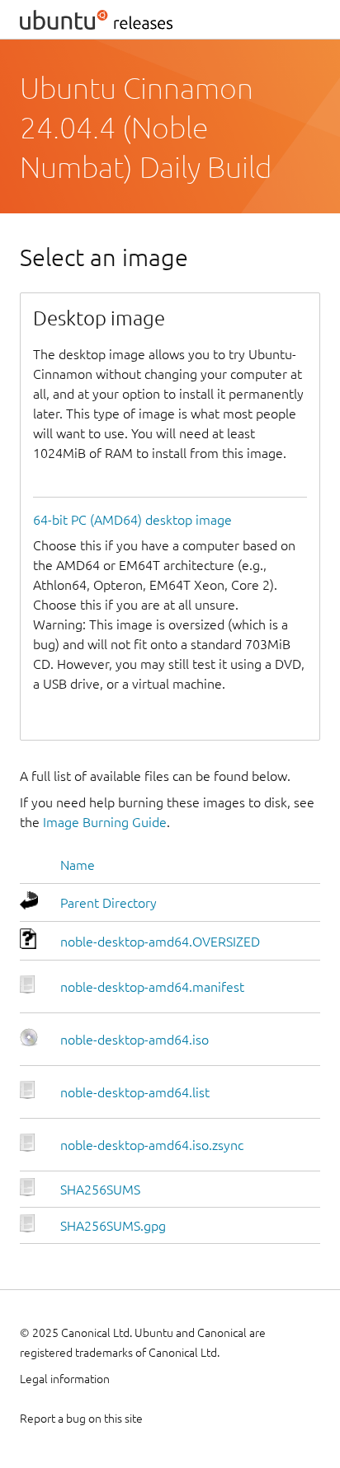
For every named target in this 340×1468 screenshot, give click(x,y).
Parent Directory (108, 902)
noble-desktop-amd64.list (135, 1092)
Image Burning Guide (105, 822)
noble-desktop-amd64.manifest (152, 986)
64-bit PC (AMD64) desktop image (132, 519)
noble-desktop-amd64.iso (134, 1039)
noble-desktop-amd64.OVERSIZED (160, 941)
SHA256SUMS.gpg (113, 1225)
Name (77, 865)
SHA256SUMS (100, 1189)
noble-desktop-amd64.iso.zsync (151, 1145)
